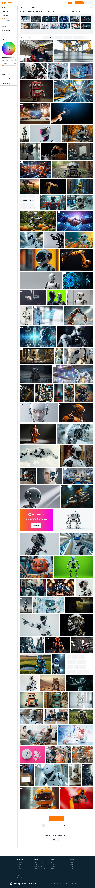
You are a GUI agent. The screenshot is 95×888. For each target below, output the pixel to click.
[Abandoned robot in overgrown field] (29, 186)
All (4, 18)
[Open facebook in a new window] (22, 883)
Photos (23, 3)
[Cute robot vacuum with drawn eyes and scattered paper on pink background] (32, 754)
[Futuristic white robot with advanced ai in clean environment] (51, 775)
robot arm (23, 196)
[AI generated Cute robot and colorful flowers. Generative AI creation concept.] (79, 240)
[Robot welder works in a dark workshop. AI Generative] (76, 260)
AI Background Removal (22, 875)
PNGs (39, 37)
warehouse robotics (78, 37)
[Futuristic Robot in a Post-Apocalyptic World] (24, 133)
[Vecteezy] (7, 3)
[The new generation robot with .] (39, 412)
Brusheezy (19, 862)
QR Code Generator (21, 877)
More (42, 3)
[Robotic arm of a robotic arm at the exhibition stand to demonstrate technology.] (76, 798)
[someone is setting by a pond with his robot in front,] (35, 664)
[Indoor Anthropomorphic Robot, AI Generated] (87, 775)
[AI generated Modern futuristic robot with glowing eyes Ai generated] (57, 645)
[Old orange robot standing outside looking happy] (36, 567)
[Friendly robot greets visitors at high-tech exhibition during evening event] (27, 775)
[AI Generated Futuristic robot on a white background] (73, 520)
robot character (71, 672)
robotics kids (59, 37)
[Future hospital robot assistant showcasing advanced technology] (59, 356)
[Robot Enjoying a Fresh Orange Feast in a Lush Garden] (38, 221)
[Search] (87, 7)
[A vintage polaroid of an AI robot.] (31, 700)
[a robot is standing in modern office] (80, 297)
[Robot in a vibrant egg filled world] (44, 393)
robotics (75, 657)
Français (71, 870)
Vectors (16, 3)
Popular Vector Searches (39, 868)
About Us (53, 866)
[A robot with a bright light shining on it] (40, 496)
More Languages (73, 871)
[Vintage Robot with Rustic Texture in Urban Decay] (56, 700)
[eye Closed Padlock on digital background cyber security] (78, 280)
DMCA (35, 864)
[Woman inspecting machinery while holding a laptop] (58, 754)
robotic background (83, 672)
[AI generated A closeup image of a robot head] (45, 133)
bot (75, 667)
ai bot (22, 204)
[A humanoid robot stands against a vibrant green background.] (73, 567)
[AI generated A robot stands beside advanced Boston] (30, 151)
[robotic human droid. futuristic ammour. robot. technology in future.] (84, 587)
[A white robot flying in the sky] (39, 456)
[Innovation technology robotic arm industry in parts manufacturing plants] (73, 374)
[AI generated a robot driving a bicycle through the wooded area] (37, 356)
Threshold (4, 63)
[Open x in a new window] (33, 883)
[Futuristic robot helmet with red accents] (58, 71)
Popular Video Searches (39, 872)
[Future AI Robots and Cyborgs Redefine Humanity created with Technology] (32, 645)
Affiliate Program (38, 866)
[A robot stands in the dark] (38, 434)
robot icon (23, 207)
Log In (88, 2)
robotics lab (68, 37)
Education (19, 870)
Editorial (36, 3)
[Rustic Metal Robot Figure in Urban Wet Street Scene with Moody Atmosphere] (36, 374)
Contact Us (53, 864)
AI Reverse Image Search (22, 874)
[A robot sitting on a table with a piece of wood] (28, 476)
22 (64, 825)
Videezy (18, 866)
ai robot (70, 667)
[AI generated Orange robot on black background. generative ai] (76, 412)
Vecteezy (19, 864)
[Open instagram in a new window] (25, 883)
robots (82, 657)
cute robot (31, 196)
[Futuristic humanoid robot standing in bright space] (26, 315)
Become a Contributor (56, 870)
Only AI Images (7, 20)
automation (82, 667)
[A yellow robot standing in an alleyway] (80, 186)
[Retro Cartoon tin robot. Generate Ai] (36, 91)
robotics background (48, 37)
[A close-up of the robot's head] (80, 202)
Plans (66, 2)
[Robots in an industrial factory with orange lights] (35, 169)
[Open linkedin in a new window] (27, 883)
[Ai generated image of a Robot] (39, 798)
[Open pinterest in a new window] (29, 883)
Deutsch (71, 868)
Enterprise (19, 868)
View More (86, 26)
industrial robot (71, 661)
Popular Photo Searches (39, 870)
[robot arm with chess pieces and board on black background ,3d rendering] (54, 151)
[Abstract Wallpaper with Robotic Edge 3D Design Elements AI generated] (33, 71)
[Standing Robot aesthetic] (26, 605)
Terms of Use (68, 883)
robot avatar (24, 200)
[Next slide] (91, 37)
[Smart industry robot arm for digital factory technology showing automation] (27, 393)
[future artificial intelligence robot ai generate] (38, 336)
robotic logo (32, 207)
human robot (81, 661)
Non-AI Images (7, 22)
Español (71, 864)
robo (69, 657)
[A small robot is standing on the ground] (72, 169)
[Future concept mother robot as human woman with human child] (29, 683)
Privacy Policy (75, 883)
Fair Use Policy (81, 883)
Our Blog (53, 868)
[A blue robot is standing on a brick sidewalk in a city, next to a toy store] (69, 393)
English (71, 862)
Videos (29, 3)
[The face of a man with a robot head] (49, 476)
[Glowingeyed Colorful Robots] (58, 393)
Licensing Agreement (39, 862)
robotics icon (30, 204)
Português (72, 866)
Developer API (20, 872)
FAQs (52, 862)
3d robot (32, 200)
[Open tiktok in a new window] (31, 883)
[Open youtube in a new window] (35, 883)
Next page (56, 819)
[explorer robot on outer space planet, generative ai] (52, 683)
